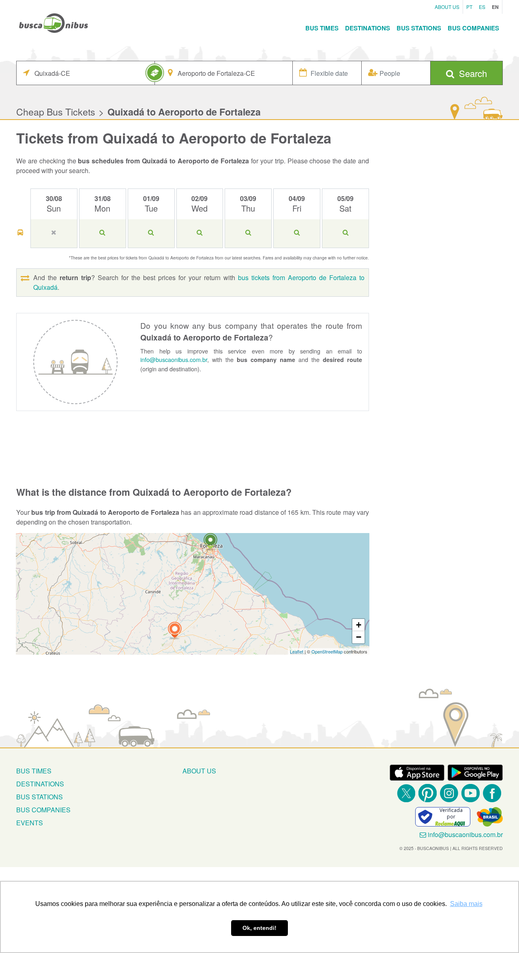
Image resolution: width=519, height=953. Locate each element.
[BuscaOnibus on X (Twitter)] (406, 793)
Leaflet (296, 651)
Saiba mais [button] (466, 903)
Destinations (367, 28)
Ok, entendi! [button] (259, 928)
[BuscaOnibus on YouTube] (470, 793)
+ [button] (358, 625)
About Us (447, 6)
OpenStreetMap (327, 651)
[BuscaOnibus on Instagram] (449, 793)
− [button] (358, 637)
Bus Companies (473, 28)
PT (469, 6)
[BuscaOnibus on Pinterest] (427, 793)
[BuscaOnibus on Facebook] (492, 793)
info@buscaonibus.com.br (173, 359)
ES (482, 6)
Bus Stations (419, 28)
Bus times (33, 770)
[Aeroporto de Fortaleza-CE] (210, 542)
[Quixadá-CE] (175, 631)
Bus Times (322, 28)
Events (29, 822)
